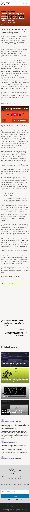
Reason (20, 283)
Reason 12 (24, 283)
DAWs (11, 283)
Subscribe (15, 496)
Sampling (8, 284)
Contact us (12, 509)
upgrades (17, 284)
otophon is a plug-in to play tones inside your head (14, 395)
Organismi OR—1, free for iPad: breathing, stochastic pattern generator (15, 380)
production (15, 283)
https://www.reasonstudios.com (10, 276)
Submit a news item (22, 509)
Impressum (5, 509)
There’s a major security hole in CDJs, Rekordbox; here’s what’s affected (13, 411)
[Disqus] (15, 438)
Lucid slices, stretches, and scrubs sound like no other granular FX (14, 364)
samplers (3, 284)
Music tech (3, 11)
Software (9, 11)
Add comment (5, 24)
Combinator (6, 283)
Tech (13, 11)
